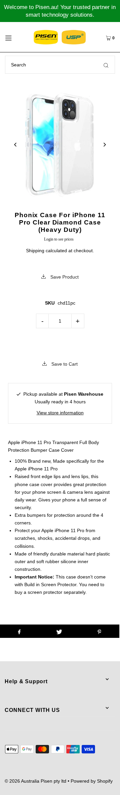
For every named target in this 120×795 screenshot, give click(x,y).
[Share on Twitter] (59, 631)
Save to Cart (64, 364)
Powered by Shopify (92, 781)
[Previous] (15, 144)
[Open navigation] (14, 37)
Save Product (64, 277)
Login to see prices (59, 239)
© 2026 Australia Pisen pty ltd (35, 781)
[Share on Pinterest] (99, 631)
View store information (60, 412)
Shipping (35, 250)
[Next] (104, 144)
